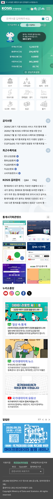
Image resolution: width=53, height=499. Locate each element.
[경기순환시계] (38, 274)
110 (30, 488)
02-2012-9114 (14, 488)
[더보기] (48, 120)
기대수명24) (16, 66)
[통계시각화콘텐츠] (48, 217)
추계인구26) (16, 47)
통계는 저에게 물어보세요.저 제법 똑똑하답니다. (32, 36)
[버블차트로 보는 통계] (14, 252)
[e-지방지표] (14, 274)
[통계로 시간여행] (38, 252)
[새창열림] (32, 8)
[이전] (43, 419)
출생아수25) (16, 52)
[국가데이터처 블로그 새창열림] (17, 293)
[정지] (46, 419)
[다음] (49, 419)
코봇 (11, 37)
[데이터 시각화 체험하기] (38, 231)
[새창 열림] (26, 319)
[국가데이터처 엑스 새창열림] (29, 293)
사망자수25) (16, 62)
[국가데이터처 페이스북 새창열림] (23, 293)
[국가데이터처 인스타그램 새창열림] (11, 293)
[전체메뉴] (48, 9)
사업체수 (30, 25)
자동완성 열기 (43, 19)
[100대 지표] (14, 231)
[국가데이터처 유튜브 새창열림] (5, 293)
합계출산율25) (16, 57)
